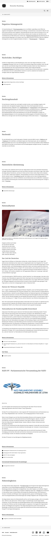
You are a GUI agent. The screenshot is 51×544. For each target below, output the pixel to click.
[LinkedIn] (36, 532)
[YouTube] (48, 532)
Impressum (47, 535)
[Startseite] (13, 6)
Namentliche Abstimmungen (9, 190)
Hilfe (3, 532)
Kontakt (7, 532)
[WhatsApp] (44, 532)
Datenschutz (41, 535)
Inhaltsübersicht (13, 532)
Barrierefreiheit (35, 535)
